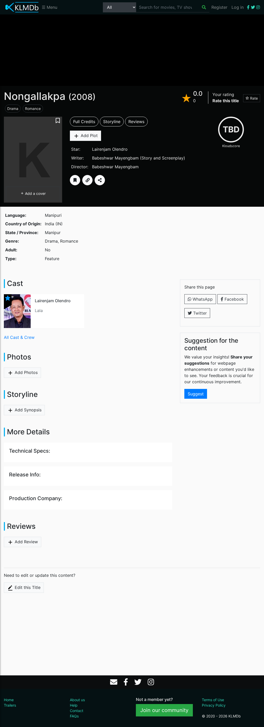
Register (219, 7)
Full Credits (84, 121)
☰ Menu (49, 7)
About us (77, 700)
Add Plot (88, 135)
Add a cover (35, 193)
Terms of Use (213, 700)
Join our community (164, 710)
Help (74, 705)
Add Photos (25, 372)
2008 (82, 97)
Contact (76, 710)
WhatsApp (202, 299)
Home (9, 700)
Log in (238, 7)
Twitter (199, 313)
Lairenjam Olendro (110, 149)
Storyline (111, 121)
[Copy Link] (87, 180)
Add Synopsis (27, 409)
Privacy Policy (214, 705)
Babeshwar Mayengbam (115, 158)
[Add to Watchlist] (75, 180)
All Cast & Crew (19, 337)
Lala (39, 310)
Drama (12, 108)
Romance (33, 108)
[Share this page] (100, 180)
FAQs (74, 716)
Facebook (233, 299)
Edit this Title (26, 587)
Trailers (10, 705)
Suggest (196, 393)
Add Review (25, 541)
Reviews (136, 121)
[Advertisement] (132, 50)
